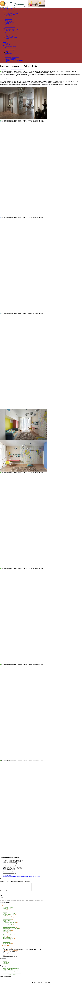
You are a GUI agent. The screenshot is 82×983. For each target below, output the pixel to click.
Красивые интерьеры (7, 12)
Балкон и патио (8, 19)
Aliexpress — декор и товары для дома (13, 55)
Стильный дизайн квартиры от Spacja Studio (12, 868)
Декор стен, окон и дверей (11, 32)
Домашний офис (8, 21)
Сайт (1, 897)
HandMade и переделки (10, 49)
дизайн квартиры (4, 876)
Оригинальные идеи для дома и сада (13, 47)
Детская (7, 23)
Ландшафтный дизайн (10, 27)
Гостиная (7, 16)
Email (1, 895)
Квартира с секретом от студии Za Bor (11, 863)
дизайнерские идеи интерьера (14, 876)
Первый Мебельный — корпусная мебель (14, 60)
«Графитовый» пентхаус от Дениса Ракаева (12, 861)
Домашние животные (10, 24)
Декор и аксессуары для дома (11, 29)
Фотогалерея (5, 62)
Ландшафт (5, 25)
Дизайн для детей (9, 15)
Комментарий (3, 890)
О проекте (5, 961)
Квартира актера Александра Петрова (11, 866)
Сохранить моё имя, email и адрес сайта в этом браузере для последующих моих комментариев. (22, 900)
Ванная (6, 20)
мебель (53, 77)
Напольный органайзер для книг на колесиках (13, 953)
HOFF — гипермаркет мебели (11, 61)
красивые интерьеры (35, 876)
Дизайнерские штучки (10, 31)
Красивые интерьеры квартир (11, 13)
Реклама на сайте (6, 962)
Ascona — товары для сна (10, 58)
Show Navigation (3, 8)
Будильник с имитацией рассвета (10, 951)
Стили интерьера (9, 36)
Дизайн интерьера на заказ (8, 870)
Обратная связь (6, 963)
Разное (6, 51)
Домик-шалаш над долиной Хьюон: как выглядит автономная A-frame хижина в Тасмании (22, 949)
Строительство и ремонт (10, 46)
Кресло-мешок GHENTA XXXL (10, 956)
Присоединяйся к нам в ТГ (7, 875)
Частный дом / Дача (9, 22)
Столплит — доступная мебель (12, 57)
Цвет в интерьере (9, 39)
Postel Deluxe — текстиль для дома (10, 970)
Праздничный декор (9, 50)
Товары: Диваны (8, 53)
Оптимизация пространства (11, 37)
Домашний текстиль (9, 30)
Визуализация (8, 17)
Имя (1, 893)
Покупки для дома (9, 54)
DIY (3, 45)
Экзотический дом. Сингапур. (9, 873)
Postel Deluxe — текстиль (10, 59)
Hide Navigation (10, 8)
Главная (4, 11)
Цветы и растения (9, 40)
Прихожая (7, 35)
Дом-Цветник (3, 69)
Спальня (7, 38)
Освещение (7, 44)
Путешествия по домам (10, 14)
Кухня (6, 34)
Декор (4, 28)
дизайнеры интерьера (26, 876)
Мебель (4, 42)
